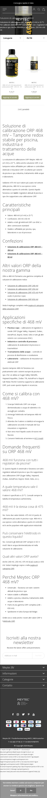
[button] (5, 9)
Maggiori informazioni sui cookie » (24, 795)
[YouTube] (34, 714)
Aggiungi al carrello (10, 97)
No (31, 790)
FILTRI (29, 38)
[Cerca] (39, 9)
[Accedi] (34, 9)
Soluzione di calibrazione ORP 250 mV (23, 289)
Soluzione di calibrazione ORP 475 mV (23, 292)
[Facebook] (13, 714)
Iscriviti (38, 655)
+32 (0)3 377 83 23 (16, 742)
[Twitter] (23, 714)
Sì (20, 790)
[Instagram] (18, 714)
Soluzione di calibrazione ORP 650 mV (23, 299)
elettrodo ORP (9, 621)
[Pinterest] (28, 714)
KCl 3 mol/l (38, 438)
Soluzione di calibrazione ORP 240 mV (23, 285)
